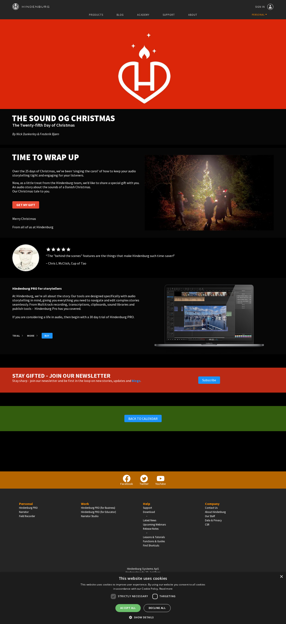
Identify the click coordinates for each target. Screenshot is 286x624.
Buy (47, 335)
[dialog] (143, 598)
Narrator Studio (90, 516)
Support (169, 14)
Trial (16, 335)
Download (149, 512)
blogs (136, 381)
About (192, 14)
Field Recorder (27, 516)
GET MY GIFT (25, 205)
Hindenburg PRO (28, 507)
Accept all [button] (128, 608)
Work (85, 504)
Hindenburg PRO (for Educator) (98, 512)
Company (212, 504)
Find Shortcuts (151, 545)
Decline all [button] (157, 608)
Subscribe (209, 380)
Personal (26, 504)
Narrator (24, 512)
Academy (143, 14)
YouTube (160, 484)
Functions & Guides (154, 541)
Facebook (126, 484)
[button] (143, 617)
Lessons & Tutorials (154, 537)
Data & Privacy (213, 520)
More (31, 335)
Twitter (144, 484)
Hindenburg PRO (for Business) (98, 507)
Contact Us (211, 507)
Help (146, 504)
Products (96, 14)
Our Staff (210, 516)
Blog (120, 14)
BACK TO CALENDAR (143, 418)
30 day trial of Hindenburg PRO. (111, 317)
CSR (207, 524)
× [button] (281, 576)
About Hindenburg (215, 512)
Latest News (149, 520)
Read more (166, 588)
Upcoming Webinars (154, 524)
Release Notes (150, 528)
